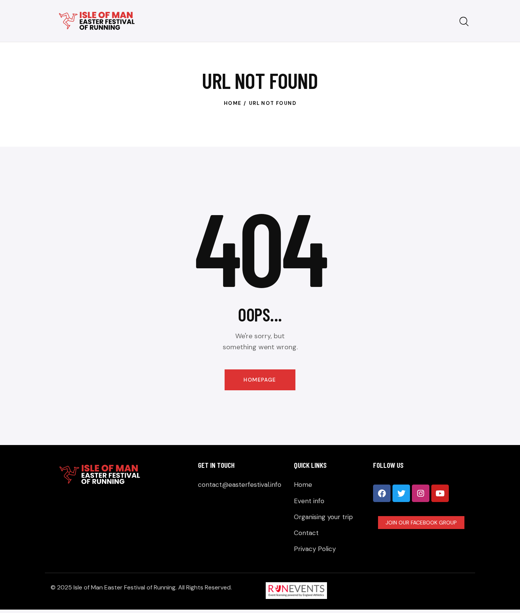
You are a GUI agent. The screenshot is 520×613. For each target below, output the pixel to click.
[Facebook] (382, 493)
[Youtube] (440, 493)
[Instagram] (420, 493)
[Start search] (464, 22)
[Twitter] (401, 493)
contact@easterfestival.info (239, 484)
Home (233, 103)
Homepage (260, 379)
